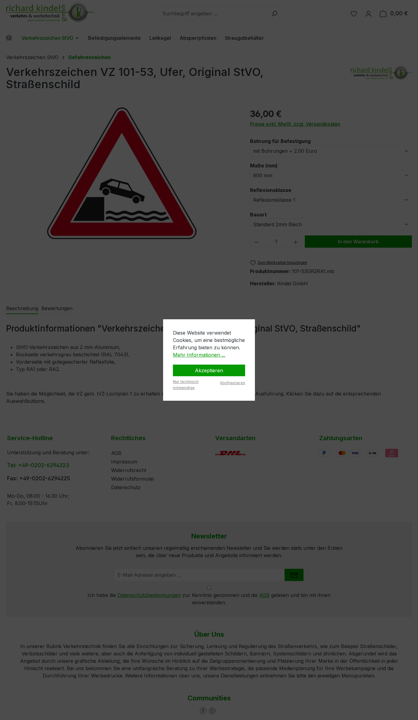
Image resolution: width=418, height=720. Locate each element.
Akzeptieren (209, 370)
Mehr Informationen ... (199, 355)
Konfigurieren (232, 383)
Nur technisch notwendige (186, 384)
